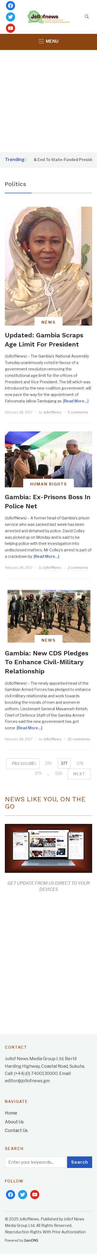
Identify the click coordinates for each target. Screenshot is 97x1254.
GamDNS (31, 1240)
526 (58, 773)
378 (80, 763)
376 (48, 763)
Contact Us (16, 1130)
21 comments (79, 739)
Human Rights (48, 484)
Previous (23, 763)
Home (11, 1113)
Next (79, 773)
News (48, 322)
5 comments (78, 412)
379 (38, 773)
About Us (14, 1121)
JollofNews (52, 412)
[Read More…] (76, 401)
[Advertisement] (48, 101)
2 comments (78, 568)
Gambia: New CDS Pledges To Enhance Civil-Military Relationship (46, 662)
